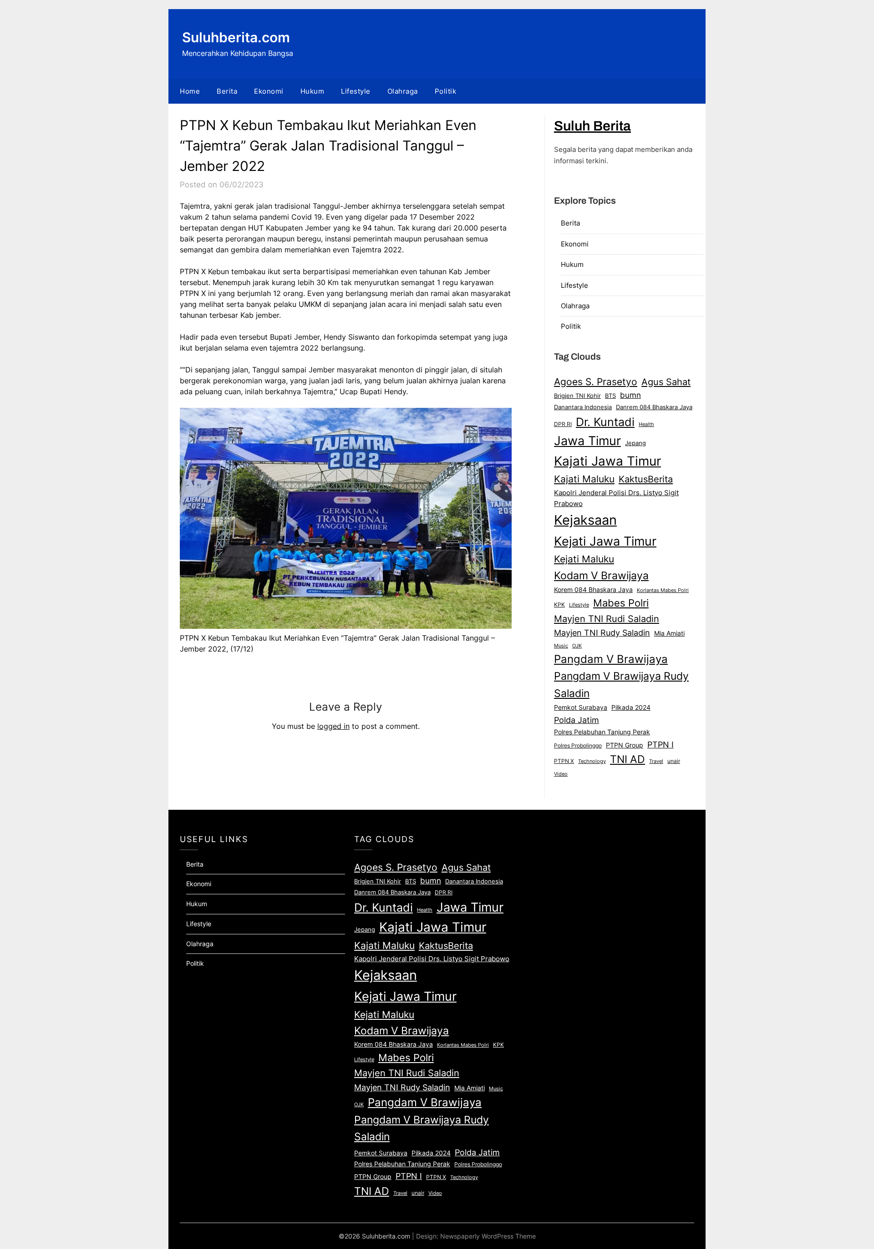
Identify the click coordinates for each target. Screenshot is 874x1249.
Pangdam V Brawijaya (611, 659)
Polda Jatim (576, 720)
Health (646, 424)
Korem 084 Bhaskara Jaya (593, 589)
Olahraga (402, 91)
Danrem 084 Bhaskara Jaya (654, 407)
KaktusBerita (646, 479)
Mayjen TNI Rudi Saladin (606, 618)
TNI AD (627, 759)
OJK (577, 646)
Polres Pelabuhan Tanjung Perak (602, 732)
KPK (559, 604)
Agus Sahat (666, 381)
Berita (227, 91)
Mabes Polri (621, 603)
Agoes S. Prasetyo (595, 381)
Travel (656, 761)
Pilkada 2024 (630, 707)
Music (561, 645)
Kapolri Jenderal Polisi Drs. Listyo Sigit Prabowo (616, 498)
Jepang (635, 442)
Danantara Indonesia (583, 407)
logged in (333, 726)
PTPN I (660, 744)
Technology (592, 761)
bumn (630, 395)
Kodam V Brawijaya (601, 575)
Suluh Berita (592, 126)
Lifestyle (356, 91)
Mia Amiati (669, 633)
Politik (446, 91)
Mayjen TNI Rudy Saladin (602, 632)
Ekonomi (269, 91)
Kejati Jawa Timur (605, 541)
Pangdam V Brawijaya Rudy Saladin (621, 685)
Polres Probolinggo (578, 745)
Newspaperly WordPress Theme (488, 1236)
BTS (610, 395)
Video (561, 774)
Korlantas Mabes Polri (663, 590)
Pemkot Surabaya (580, 707)
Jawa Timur (587, 440)
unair (673, 760)
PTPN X (564, 760)
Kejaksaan (585, 520)
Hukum (312, 91)
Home (190, 91)
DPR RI (563, 424)
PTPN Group (624, 745)
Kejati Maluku (584, 559)
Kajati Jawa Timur (607, 461)
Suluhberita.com (236, 37)
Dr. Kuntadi (605, 422)
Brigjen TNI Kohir (577, 395)
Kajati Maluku (584, 479)
